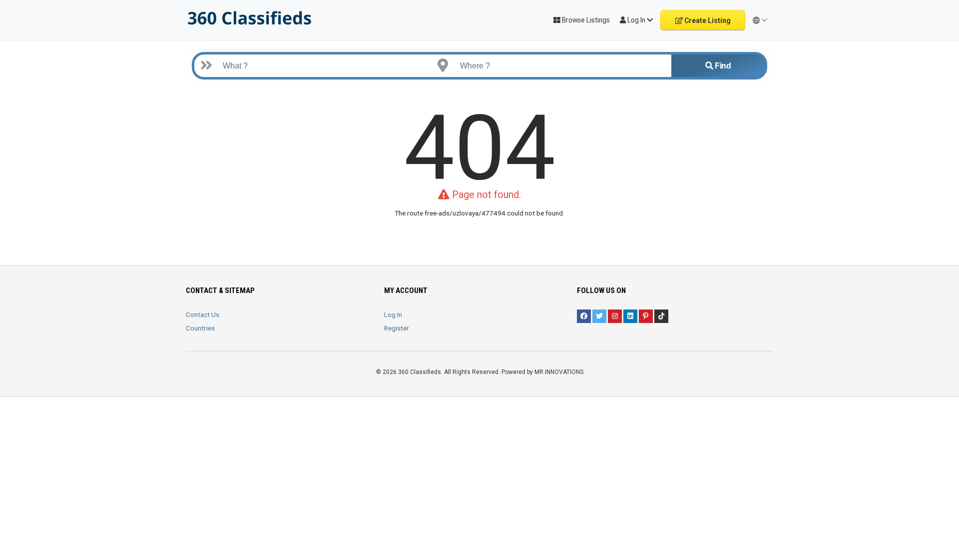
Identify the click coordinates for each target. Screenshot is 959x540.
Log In (393, 314)
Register (396, 328)
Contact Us (202, 314)
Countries (200, 328)
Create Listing (707, 20)
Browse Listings (585, 20)
